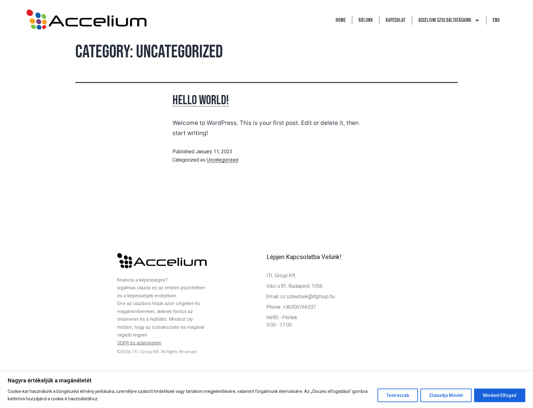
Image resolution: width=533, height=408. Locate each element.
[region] (266, 389)
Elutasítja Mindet (446, 395)
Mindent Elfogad (499, 395)
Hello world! (200, 100)
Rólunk (365, 20)
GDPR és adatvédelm (139, 343)
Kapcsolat (396, 20)
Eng (496, 20)
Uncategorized (222, 160)
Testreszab (397, 395)
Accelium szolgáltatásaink (444, 20)
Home (341, 20)
